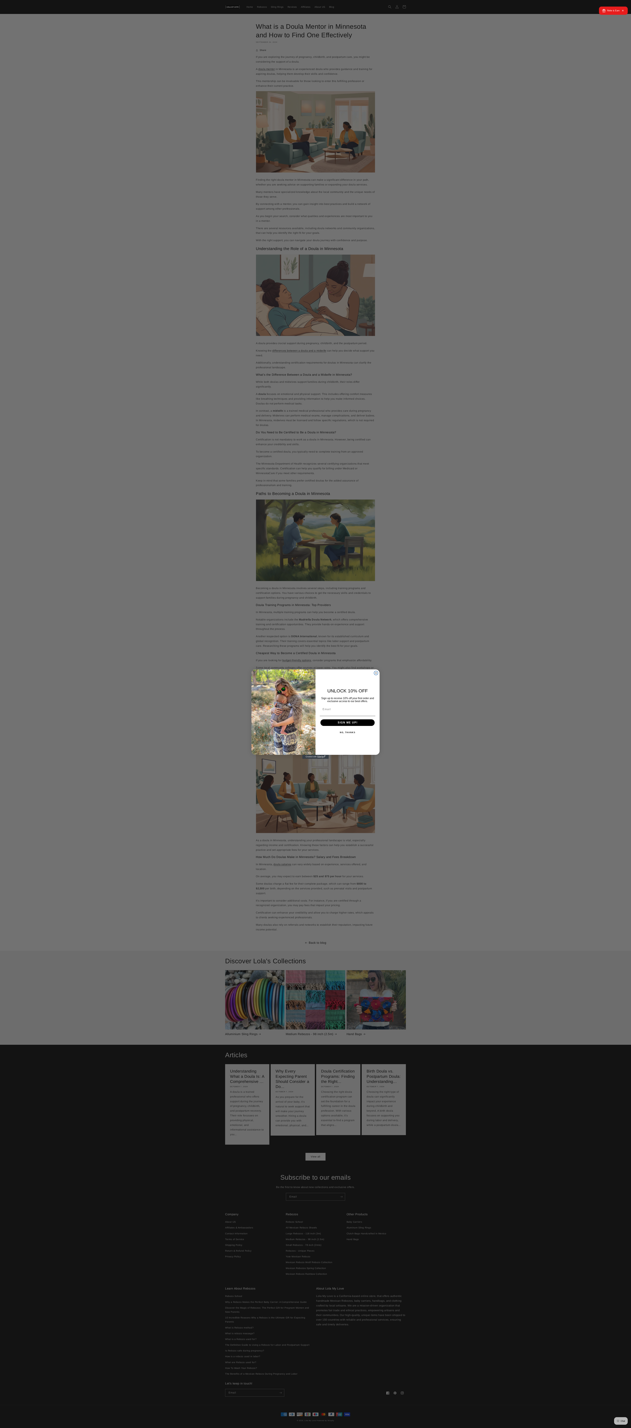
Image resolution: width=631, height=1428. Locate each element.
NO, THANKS (347, 732)
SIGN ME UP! (348, 722)
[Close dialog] (376, 673)
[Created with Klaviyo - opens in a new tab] (315, 757)
